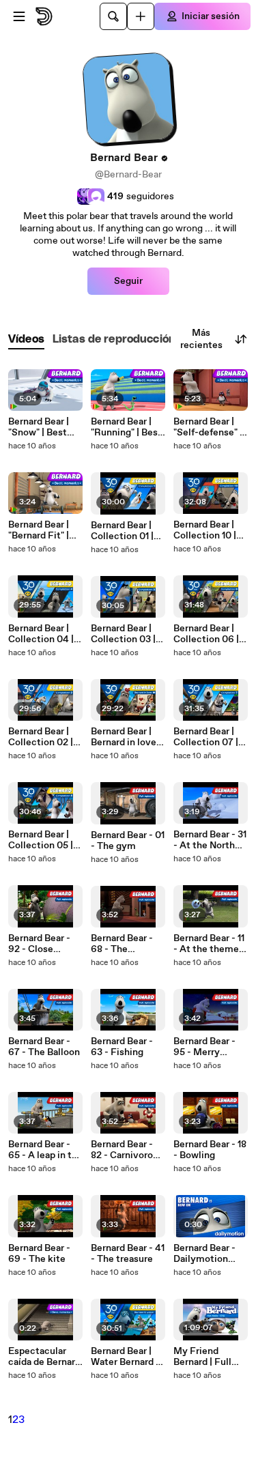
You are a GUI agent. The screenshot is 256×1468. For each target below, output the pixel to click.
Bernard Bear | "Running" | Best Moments (126, 427)
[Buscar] (113, 16)
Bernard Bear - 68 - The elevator (122, 944)
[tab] (26, 339)
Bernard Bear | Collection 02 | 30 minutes (40, 737)
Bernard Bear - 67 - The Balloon (44, 1047)
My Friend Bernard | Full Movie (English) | (210, 1357)
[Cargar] (140, 16)
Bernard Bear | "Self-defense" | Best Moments (207, 427)
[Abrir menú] (19, 16)
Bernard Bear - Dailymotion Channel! (204, 1254)
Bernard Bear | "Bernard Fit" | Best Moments (41, 530)
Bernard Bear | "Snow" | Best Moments (38, 427)
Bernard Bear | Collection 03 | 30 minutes (123, 634)
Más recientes (201, 339)
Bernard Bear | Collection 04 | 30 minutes (41, 634)
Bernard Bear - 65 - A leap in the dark (45, 1150)
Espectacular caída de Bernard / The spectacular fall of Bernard (44, 1357)
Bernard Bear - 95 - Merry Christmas (204, 1047)
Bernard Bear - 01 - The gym (128, 841)
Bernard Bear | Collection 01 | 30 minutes (122, 531)
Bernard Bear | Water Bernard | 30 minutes (124, 1357)
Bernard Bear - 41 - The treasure (128, 1254)
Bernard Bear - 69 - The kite (39, 1254)
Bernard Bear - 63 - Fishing (122, 1047)
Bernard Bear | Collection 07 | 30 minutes (205, 737)
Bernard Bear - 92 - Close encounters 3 (39, 944)
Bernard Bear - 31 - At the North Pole (209, 840)
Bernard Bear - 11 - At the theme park (208, 944)
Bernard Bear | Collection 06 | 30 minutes (206, 634)
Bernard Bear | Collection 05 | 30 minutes (40, 840)
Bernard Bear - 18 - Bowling (209, 1150)
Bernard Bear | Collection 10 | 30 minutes (204, 530)
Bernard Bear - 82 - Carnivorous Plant (127, 1150)
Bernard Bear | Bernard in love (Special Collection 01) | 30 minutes (124, 737)
